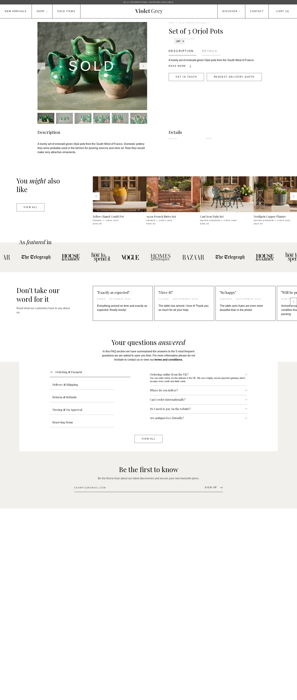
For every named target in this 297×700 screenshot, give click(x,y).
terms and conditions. (169, 359)
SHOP (172, 23)
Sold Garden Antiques (192, 23)
